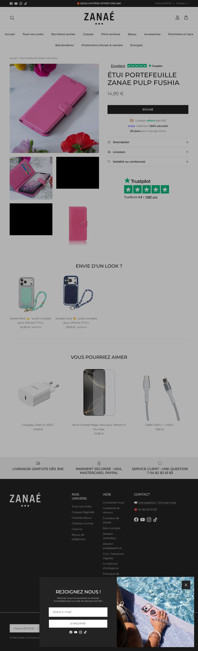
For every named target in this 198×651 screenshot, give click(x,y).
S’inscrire (78, 623)
